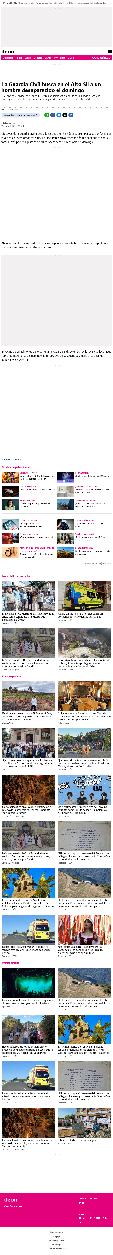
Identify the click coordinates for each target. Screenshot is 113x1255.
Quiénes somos (56, 1232)
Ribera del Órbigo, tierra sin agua (77, 1140)
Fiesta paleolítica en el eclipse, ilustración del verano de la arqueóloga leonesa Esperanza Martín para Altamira (27, 810)
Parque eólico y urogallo (82, 3)
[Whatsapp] (46, 115)
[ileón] (19, 1200)
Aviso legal (56, 1244)
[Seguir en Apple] (83, 1202)
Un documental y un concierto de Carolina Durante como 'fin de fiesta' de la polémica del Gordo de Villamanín (82, 810)
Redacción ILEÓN (9, 623)
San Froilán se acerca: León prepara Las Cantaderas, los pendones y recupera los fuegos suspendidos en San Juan (80, 949)
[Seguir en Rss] (80, 1222)
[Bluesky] (58, 115)
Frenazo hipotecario (42, 3)
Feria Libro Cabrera (96, 3)
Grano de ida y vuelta (55, 3)
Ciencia (48, 57)
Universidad (59, 57)
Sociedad (38, 57)
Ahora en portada (11, 676)
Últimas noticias (10, 962)
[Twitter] (64, 115)
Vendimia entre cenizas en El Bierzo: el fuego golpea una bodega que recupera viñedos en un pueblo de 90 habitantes (27, 716)
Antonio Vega (63, 723)
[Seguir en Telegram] (90, 1218)
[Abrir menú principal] (110, 51)
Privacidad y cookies (56, 1240)
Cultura (28, 57)
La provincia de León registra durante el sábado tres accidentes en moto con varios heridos (26, 949)
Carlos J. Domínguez (10, 669)
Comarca (17, 459)
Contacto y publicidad (57, 1249)
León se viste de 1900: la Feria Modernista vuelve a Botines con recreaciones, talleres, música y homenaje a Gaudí (26, 663)
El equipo (56, 1236)
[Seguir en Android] (80, 1202)
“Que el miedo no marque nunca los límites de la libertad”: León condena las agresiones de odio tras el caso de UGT (27, 763)
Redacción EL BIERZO (67, 669)
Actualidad (8, 57)
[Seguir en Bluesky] (80, 1218)
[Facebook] (52, 115)
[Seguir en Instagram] (94, 1218)
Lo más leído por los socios (16, 576)
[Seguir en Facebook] (87, 1218)
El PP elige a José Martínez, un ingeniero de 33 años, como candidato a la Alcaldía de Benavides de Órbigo (28, 616)
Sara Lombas (63, 816)
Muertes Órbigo (68, 3)
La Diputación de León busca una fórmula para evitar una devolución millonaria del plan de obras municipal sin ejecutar (84, 716)
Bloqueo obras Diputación (26, 3)
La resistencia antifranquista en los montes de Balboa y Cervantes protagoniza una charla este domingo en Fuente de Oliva (84, 663)
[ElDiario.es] (101, 57)
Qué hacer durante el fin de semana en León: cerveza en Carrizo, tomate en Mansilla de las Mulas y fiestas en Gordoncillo (83, 763)
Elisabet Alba (7, 723)
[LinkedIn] (70, 115)
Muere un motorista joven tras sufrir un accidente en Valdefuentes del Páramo (80, 615)
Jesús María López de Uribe (13, 816)
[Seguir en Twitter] (84, 1218)
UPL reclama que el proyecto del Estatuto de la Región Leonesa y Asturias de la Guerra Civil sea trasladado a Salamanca (84, 856)
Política (19, 57)
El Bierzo (71, 57)
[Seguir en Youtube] (98, 1218)
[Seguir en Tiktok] (102, 1218)
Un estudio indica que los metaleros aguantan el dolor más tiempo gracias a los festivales (28, 1001)
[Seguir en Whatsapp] (106, 1218)
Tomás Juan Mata (65, 1143)
